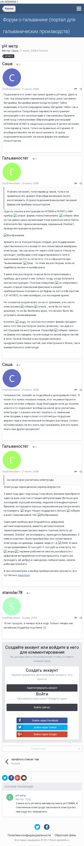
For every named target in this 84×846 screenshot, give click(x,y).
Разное (43, 50)
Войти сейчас (42, 707)
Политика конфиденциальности (29, 835)
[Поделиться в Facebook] (11, 778)
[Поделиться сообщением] (81, 89)
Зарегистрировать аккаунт (42, 687)
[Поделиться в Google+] (17, 778)
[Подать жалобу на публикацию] (75, 89)
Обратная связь (65, 835)
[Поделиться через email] (24, 778)
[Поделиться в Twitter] (5, 778)
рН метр (21, 795)
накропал (24, 575)
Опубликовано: (20, 89)
